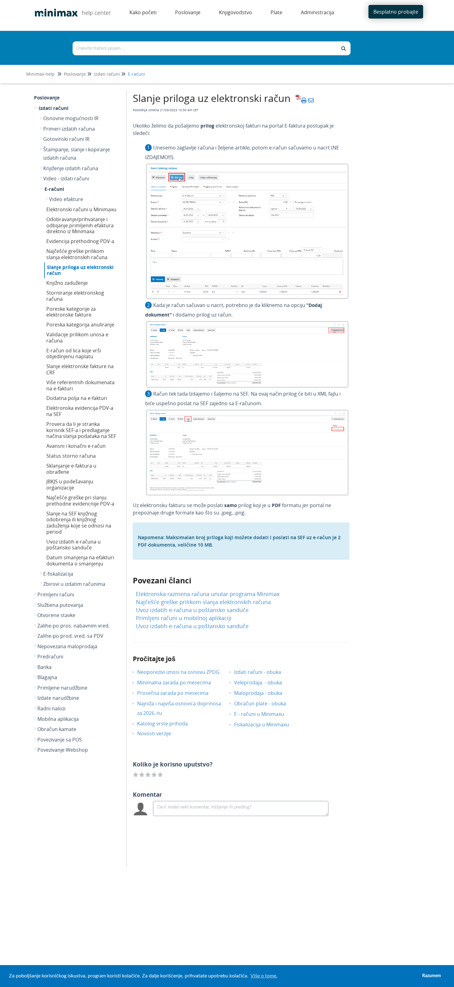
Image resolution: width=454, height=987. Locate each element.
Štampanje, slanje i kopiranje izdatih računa (76, 154)
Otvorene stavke (56, 615)
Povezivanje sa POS (59, 739)
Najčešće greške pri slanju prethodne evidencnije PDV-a (80, 500)
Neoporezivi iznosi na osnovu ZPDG (183, 672)
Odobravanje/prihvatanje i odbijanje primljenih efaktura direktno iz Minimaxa (80, 225)
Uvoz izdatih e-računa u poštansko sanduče (73, 544)
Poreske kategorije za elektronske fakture (71, 311)
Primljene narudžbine (62, 687)
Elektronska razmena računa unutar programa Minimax (208, 594)
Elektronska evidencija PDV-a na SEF (79, 411)
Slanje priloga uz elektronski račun (80, 270)
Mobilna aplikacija (58, 719)
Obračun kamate (56, 729)
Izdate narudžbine (58, 698)
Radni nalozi (51, 708)
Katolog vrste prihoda (167, 723)
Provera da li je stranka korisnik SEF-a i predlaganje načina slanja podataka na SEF (81, 430)
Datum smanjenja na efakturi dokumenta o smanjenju (80, 560)
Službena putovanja (60, 605)
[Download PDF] (297, 100)
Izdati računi (107, 74)
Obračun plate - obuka (264, 703)
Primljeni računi (55, 594)
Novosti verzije (158, 733)
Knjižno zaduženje (67, 282)
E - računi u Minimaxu (263, 714)
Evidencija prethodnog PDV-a (80, 241)
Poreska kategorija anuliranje (80, 324)
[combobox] (205, 48)
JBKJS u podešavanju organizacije (69, 484)
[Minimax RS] (54, 8)
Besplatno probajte (395, 11)
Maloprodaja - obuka (262, 693)
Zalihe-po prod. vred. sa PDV (70, 635)
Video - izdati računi (66, 178)
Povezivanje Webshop (62, 749)
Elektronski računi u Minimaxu (81, 209)
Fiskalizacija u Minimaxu (266, 724)
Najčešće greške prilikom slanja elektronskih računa (76, 254)
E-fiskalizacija (58, 573)
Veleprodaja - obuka (262, 682)
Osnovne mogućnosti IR (71, 118)
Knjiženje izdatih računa (70, 168)
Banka (44, 667)
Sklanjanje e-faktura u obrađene (71, 468)
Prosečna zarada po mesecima (177, 693)
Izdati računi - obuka (262, 672)
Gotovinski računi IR (66, 139)
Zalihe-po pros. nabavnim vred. (73, 625)
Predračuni (50, 656)
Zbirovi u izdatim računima (74, 584)
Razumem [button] (431, 975)
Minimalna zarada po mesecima (179, 682)
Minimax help (40, 74)
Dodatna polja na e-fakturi (76, 398)
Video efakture (66, 199)
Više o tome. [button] (263, 975)
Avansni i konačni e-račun (76, 446)
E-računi (136, 74)
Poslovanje (75, 74)
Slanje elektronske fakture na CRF (80, 369)
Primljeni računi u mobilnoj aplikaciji (184, 618)
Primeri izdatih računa (69, 128)
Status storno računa (71, 455)
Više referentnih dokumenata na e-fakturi (80, 385)
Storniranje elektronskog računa (75, 295)
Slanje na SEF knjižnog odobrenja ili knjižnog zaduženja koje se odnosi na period (78, 522)
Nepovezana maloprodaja (67, 646)
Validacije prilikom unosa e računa (77, 337)
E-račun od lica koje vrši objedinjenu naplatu (73, 353)
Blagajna (47, 677)
